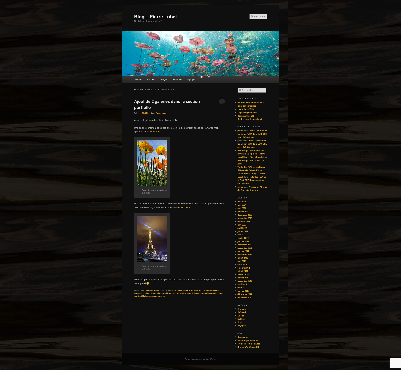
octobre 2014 (243, 267)
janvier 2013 (243, 290)
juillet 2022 (242, 231)
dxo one (194, 290)
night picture (150, 293)
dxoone (202, 290)
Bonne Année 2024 (246, 115)
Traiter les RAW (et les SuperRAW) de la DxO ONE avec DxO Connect (252, 134)
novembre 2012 (244, 297)
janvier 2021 (243, 241)
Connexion (242, 336)
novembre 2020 (244, 247)
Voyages (163, 79)
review (183, 293)
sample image (193, 293)
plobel (240, 130)
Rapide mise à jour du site (250, 119)
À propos (191, 79)
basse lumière (183, 290)
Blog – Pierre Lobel (155, 16)
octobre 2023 (243, 221)
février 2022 (243, 237)
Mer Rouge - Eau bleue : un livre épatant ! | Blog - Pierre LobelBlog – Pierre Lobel (251, 153)
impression (139, 293)
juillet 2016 (242, 257)
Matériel (241, 318)
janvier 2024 (243, 211)
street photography (209, 293)
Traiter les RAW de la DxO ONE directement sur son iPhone (251, 180)
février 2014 (243, 274)
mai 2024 (241, 208)
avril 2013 (242, 284)
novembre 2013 (244, 280)
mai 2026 (241, 201)
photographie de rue (166, 293)
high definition (212, 290)
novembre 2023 (244, 218)
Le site (240, 315)
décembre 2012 (244, 294)
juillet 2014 (242, 271)
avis (174, 290)
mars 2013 (242, 287)
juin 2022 (241, 234)
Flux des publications (247, 340)
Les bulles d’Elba (245, 109)
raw (177, 293)
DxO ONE (154, 131)
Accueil (138, 79)
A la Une (150, 79)
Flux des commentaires (248, 343)
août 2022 (242, 227)
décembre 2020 (244, 244)
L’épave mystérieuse (247, 112)
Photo (156, 290)
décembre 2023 (244, 214)
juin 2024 (241, 204)
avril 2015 (242, 264)
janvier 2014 (243, 277)
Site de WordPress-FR (248, 346)
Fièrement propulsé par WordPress (200, 359)
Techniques (177, 79)
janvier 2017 (243, 251)
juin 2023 (241, 224)
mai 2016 (241, 261)
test (140, 296)
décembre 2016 (244, 254)
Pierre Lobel (161, 113)
